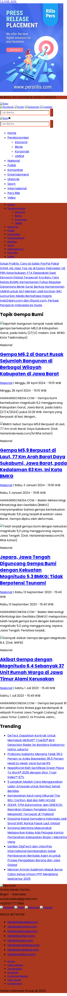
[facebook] (7, 106)
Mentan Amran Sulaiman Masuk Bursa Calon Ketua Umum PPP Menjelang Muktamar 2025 (35, 874)
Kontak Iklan (14, 983)
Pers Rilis (13, 193)
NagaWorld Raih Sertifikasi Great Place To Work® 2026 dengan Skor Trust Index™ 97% (35, 772)
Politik (11, 165)
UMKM (19, 156)
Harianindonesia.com (22, 922)
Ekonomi (21, 142)
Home (11, 133)
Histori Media (15, 965)
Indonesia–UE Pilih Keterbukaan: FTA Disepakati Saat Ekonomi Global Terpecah (32, 273)
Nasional (13, 161)
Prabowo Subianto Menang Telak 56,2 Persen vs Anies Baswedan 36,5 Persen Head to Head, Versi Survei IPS (35, 758)
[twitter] (19, 106)
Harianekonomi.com (22, 926)
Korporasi (22, 151)
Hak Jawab (14, 980)
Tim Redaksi (14, 968)
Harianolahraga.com (22, 931)
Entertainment (18, 174)
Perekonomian (18, 137)
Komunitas (15, 170)
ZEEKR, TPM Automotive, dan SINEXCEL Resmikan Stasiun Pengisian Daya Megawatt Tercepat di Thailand (35, 809)
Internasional (17, 188)
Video (11, 198)
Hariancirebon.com (21, 954)
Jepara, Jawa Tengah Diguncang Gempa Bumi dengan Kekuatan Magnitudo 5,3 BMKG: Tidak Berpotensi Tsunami (31, 570)
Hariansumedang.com (23, 945)
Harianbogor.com (20, 940)
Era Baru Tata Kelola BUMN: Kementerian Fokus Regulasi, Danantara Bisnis (30, 282)
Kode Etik (12, 972)
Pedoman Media (17, 976)
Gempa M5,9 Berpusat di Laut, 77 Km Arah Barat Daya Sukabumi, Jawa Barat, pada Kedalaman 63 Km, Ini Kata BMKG (33, 463)
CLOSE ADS (8, 1)
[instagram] (32, 106)
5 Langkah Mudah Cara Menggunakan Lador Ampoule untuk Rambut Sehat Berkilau (35, 786)
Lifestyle (13, 179)
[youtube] (46, 106)
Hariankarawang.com (23, 950)
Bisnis (19, 147)
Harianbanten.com (21, 936)
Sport (11, 184)
